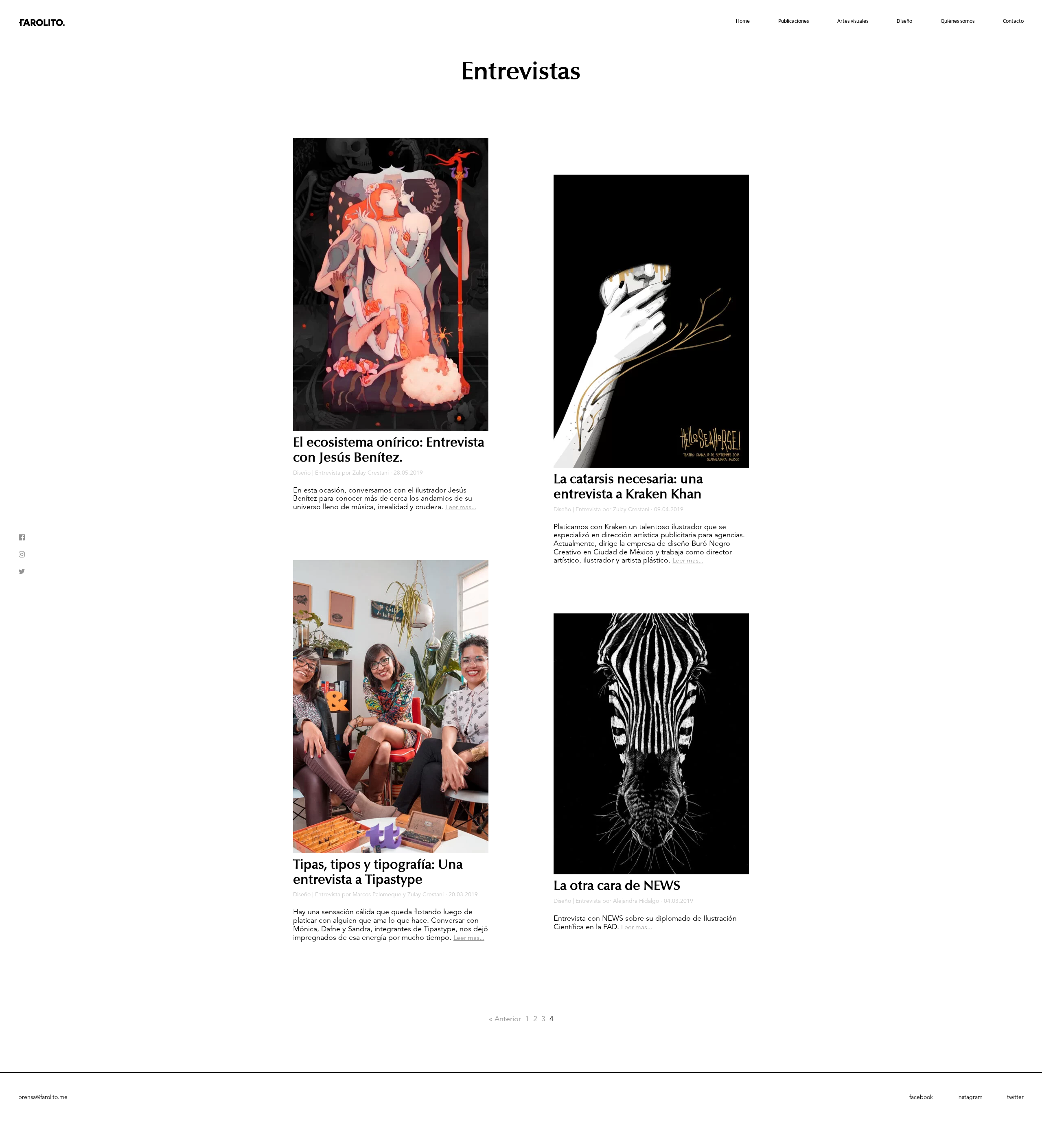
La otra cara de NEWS (617, 885)
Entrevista (855, 57)
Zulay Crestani (370, 472)
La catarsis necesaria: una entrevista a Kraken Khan (628, 486)
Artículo (858, 71)
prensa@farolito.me (43, 1097)
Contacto (1013, 21)
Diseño (904, 21)
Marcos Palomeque (376, 894)
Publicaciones (793, 21)
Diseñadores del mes (891, 88)
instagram (970, 1097)
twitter (1015, 1097)
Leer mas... (460, 507)
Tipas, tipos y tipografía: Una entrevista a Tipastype (378, 872)
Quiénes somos (957, 21)
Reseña (859, 43)
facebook (921, 1097)
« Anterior (505, 1019)
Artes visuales (852, 21)
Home (743, 21)
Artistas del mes (847, 99)
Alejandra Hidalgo (636, 900)
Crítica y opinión (847, 85)
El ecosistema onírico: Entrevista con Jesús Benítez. (388, 450)
